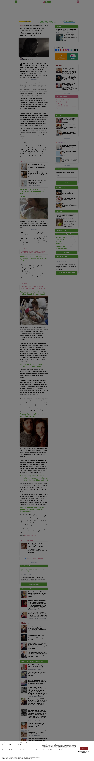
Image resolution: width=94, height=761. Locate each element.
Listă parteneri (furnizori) (46, 750)
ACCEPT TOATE (84, 748)
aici (14, 755)
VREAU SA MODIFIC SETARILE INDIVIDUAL (83, 752)
